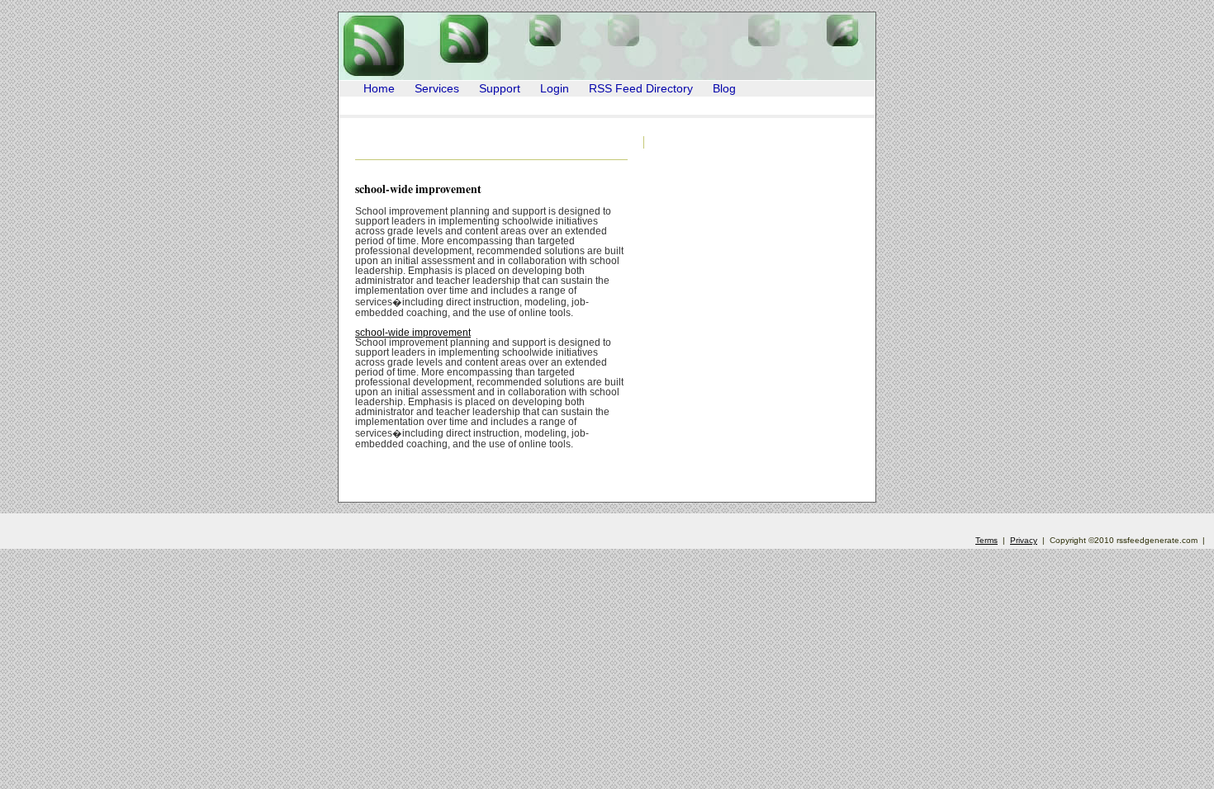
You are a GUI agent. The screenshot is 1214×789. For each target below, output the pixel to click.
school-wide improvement (418, 188)
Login (554, 89)
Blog (724, 89)
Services (437, 89)
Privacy (1023, 540)
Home (379, 89)
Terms (986, 540)
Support (499, 89)
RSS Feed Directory (641, 89)
